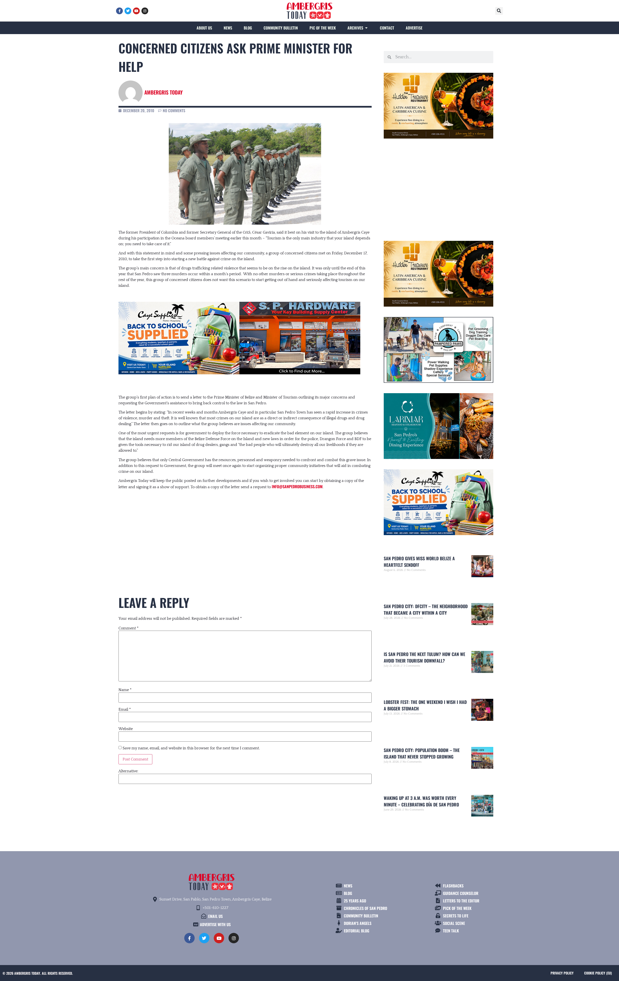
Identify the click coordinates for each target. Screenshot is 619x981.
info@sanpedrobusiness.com (297, 486)
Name (125, 690)
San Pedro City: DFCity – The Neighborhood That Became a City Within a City (426, 609)
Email (124, 709)
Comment (128, 628)
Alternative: (128, 771)
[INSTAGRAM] (144, 10)
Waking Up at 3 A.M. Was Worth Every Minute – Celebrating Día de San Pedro (421, 801)
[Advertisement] (245, 533)
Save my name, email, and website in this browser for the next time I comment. (191, 748)
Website (125, 729)
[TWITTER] (128, 10)
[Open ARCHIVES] (366, 28)
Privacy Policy (562, 972)
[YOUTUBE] (136, 10)
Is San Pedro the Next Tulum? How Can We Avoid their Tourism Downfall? (424, 657)
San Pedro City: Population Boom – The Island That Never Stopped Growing (422, 753)
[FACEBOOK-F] (119, 10)
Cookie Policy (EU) (598, 972)
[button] (499, 11)
